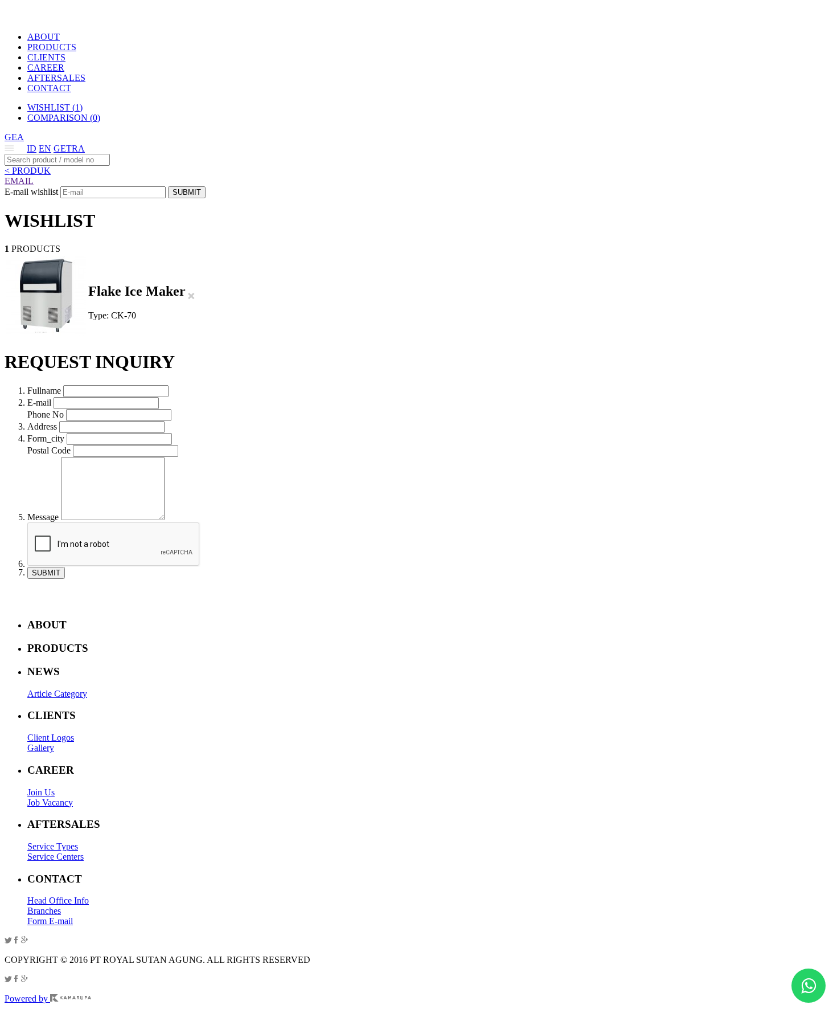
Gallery (40, 748)
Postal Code (49, 450)
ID (31, 148)
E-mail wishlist (31, 192)
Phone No (45, 414)
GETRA (69, 148)
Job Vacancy (50, 802)
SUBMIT (187, 192)
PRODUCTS (51, 47)
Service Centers (55, 856)
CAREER (45, 67)
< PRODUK (28, 170)
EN (45, 148)
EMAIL (19, 181)
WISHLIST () (55, 107)
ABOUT (43, 37)
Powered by (27, 998)
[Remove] (191, 296)
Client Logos (50, 737)
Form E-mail (50, 921)
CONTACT (49, 88)
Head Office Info (58, 900)
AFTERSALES (56, 78)
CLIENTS (46, 57)
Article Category (57, 694)
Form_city (45, 438)
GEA (14, 137)
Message (43, 517)
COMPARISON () (63, 117)
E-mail (39, 402)
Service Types (52, 846)
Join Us (41, 792)
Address (42, 426)
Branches (44, 911)
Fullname (44, 390)
